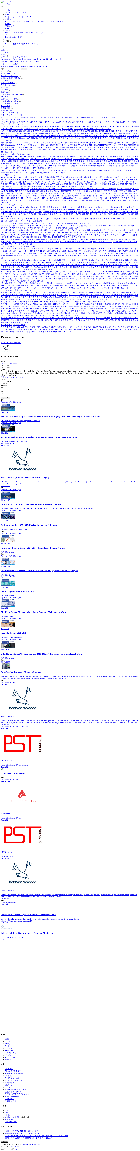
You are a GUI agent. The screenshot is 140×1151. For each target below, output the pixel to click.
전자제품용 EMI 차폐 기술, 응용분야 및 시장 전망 (107, 136)
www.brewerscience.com (9, 363)
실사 (82, 117)
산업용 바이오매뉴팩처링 (98, 138)
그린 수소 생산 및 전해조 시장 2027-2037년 (17, 212)
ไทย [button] (21, 66)
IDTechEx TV (10, 1057)
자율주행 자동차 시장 (43, 179)
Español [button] (38, 66)
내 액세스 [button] (9, 61)
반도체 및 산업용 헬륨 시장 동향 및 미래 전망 (70, 138)
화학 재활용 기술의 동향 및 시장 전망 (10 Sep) (22, 1133)
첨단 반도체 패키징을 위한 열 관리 (124, 318)
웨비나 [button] (3, 57)
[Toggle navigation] (2, 6)
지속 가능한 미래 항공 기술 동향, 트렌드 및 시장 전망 (37, 237)
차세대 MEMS (122, 279)
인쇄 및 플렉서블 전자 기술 (11, 94)
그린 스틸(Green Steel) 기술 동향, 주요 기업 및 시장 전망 (56, 212)
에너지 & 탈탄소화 (8, 83)
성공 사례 (18, 115)
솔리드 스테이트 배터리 (52, 170)
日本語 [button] (9, 66)
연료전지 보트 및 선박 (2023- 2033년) (15, 189)
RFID (59, 129)
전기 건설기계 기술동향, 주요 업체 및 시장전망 (106, 184)
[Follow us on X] (72, 984)
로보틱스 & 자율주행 (9, 99)
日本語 (13, 44)
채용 (63, 21)
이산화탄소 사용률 (20, 209)
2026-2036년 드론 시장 (55, 182)
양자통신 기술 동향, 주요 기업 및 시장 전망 (40, 129)
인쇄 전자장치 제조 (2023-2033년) (112, 251)
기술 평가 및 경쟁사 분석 (38, 117)
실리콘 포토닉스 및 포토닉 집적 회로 (81, 283)
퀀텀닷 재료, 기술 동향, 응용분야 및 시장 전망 (117, 147)
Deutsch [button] (26, 66)
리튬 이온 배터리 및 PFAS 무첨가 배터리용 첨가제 (38, 131)
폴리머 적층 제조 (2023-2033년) (122, 122)
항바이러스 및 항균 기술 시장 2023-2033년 (25, 226)
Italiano (48, 44)
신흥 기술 (9, 1048)
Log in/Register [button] (6, 64)
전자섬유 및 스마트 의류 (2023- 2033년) (53, 329)
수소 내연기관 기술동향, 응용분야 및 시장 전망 (108, 212)
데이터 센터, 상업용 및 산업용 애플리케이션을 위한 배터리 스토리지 (31, 274)
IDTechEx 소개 (10, 21)
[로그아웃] (14, 1146)
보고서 (7, 12)
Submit (24, 69)
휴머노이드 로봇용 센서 (122, 267)
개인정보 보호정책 (12, 1117)
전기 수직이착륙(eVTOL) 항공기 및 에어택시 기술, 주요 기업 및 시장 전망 (106, 177)
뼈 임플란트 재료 (18, 228)
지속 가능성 (5, 106)
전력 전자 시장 (21, 196)
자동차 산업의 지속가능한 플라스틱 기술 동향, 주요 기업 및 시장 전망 (82, 149)
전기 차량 (4, 80)
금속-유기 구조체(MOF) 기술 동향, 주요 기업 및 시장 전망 (47, 147)
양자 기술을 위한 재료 (126, 145)
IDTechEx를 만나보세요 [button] (48, 59)
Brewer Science (15, 343)
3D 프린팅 (5, 71)
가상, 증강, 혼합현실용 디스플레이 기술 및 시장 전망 (105, 292)
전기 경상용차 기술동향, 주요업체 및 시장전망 (51, 184)
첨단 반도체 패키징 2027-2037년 (21, 239)
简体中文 (20, 44)
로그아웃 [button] (35, 61)
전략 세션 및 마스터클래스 (108, 117)
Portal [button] (3, 61)
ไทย (25, 44)
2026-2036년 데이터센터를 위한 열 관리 (41, 288)
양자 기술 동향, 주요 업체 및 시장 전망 (100, 255)
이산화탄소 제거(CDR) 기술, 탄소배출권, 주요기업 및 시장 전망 (97, 304)
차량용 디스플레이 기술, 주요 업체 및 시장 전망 (52, 239)
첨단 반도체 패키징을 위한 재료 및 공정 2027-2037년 (109, 143)
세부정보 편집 (23, 33)
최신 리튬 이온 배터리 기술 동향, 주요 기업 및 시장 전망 (112, 156)
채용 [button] (59, 59)
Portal (7, 33)
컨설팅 (23, 12)
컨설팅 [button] (3, 55)
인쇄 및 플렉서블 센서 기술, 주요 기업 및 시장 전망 (77, 299)
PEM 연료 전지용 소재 (108, 145)
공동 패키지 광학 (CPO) (80, 239)
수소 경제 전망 (83, 212)
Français (36, 44)
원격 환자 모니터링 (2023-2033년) (38, 228)
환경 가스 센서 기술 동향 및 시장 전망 (41, 295)
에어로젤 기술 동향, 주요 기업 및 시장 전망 (88, 131)
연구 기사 (14, 17)
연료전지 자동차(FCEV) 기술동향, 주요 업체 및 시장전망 (52, 189)
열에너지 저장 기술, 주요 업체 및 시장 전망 (120, 170)
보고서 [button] (3, 50)
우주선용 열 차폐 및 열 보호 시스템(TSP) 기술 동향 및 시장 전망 (28, 138)
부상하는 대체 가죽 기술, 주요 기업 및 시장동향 (69, 136)
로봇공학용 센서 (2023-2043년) (34, 302)
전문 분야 (10, 115)
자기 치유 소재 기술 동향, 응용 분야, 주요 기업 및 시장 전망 (32, 149)
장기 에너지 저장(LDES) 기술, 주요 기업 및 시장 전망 (21, 166)
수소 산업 (4, 90)
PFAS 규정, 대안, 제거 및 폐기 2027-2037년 (47, 223)
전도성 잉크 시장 (95, 133)
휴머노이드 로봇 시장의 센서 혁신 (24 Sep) (21, 1131)
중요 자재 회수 (33, 136)
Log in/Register (10, 37)
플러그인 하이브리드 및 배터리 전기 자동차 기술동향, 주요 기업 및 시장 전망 (96, 193)
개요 (7, 1110)
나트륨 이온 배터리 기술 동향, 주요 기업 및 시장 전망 (21, 170)
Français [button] (32, 66)
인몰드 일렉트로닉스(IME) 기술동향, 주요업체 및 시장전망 (76, 251)
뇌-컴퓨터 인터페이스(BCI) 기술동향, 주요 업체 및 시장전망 (61, 292)
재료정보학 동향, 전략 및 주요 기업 (102, 279)
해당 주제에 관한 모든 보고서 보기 (97, 129)
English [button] (3, 66)
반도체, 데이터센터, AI (9, 101)
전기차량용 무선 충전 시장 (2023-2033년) (103, 200)
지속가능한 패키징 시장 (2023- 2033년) (124, 313)
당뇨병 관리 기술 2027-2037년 (53, 226)
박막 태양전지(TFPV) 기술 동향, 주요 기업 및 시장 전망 (87, 209)
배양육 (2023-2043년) (23, 223)
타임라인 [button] (24, 57)
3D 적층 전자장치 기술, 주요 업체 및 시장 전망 (54, 122)
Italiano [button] (44, 66)
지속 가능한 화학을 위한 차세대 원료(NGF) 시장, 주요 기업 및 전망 (66, 214)
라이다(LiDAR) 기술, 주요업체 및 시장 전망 (86, 265)
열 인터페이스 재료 (117, 149)
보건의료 (4, 87)
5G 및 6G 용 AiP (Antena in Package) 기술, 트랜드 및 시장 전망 (65, 126)
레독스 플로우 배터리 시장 (90, 166)
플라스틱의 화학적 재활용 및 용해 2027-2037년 (42, 133)
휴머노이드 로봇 (95, 262)
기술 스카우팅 (74, 117)
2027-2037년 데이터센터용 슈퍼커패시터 (88, 170)
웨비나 (7, 17)
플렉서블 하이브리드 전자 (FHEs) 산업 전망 (36, 251)
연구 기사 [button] (10, 57)
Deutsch (30, 44)
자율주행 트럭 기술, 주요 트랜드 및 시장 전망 (97, 260)
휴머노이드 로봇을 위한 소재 (88, 145)
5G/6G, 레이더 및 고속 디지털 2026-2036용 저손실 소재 (110, 126)
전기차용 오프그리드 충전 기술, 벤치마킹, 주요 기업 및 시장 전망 (89, 235)
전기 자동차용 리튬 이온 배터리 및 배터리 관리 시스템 (42, 191)
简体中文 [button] (15, 66)
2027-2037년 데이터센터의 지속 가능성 (73, 219)
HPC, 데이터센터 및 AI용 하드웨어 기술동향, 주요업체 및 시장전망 (99, 276)
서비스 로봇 (22, 269)
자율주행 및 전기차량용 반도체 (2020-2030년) (48, 283)
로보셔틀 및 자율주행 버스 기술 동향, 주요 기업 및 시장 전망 (51, 196)
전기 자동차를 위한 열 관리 (29, 200)
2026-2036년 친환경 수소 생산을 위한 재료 (61, 145)
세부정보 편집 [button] (18, 61)
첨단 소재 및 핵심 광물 (9, 76)
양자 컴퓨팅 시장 (66, 255)
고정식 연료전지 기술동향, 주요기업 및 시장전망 (39, 219)
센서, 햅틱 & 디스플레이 (10, 103)
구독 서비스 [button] (5, 52)
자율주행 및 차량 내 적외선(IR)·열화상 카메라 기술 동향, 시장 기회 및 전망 (40, 265)
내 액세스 (13, 33)
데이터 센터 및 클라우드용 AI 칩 (56, 272)
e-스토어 (32, 33)
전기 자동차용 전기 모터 (78, 184)
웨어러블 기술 (6, 110)
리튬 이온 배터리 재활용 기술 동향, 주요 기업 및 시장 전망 (23, 143)
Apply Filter (5, 398)
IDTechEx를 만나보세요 (52, 21)
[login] (16, 1149)
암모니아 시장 (28, 207)
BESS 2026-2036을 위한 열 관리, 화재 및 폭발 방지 (20, 173)
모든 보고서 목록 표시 (9, 113)
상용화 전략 (23, 117)
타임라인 (28, 17)
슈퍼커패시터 (66, 170)
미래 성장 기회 (12, 117)
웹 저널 (21, 17)
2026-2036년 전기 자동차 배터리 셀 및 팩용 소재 (25, 145)
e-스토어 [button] (28, 61)
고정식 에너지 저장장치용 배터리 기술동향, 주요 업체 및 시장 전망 (98, 159)
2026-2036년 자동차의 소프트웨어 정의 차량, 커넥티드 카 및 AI (89, 198)
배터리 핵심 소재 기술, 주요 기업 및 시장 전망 (58, 161)
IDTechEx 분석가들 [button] (31, 59)
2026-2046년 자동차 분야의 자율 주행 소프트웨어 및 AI (58, 260)
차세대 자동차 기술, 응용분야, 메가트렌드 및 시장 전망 (95, 189)
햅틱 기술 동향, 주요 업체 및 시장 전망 (72, 295)
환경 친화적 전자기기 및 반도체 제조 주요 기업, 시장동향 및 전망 (75, 253)
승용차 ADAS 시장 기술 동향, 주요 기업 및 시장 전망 (45, 193)
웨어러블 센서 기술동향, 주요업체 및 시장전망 (64, 302)
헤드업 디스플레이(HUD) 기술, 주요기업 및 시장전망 (109, 239)
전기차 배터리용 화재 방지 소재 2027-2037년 (75, 186)
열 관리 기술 (5, 108)
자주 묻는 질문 (11, 1122)
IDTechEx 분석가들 (35, 21)
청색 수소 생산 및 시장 (63, 207)
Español (43, 44)
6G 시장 (38, 126)
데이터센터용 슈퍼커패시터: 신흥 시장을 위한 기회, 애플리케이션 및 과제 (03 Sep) (36, 1136)
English (7, 44)
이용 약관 (9, 1119)
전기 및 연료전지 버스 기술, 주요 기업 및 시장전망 (84, 182)
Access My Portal (16, 377)
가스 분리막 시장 (131, 209)
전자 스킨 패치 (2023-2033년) (106, 249)
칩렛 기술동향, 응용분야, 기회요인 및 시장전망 (77, 274)
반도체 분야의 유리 (65, 276)
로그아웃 (39, 33)
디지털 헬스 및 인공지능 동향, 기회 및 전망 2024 (83, 226)
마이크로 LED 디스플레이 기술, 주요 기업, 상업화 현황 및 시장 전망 (86, 242)
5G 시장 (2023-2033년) (26, 126)
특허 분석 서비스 (90, 117)
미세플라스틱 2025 (103, 308)
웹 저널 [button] (17, 57)
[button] (7, 10)
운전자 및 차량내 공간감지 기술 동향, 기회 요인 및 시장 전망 (24, 279)
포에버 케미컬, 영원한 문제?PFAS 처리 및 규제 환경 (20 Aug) (28, 1138)
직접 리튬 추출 (45, 136)
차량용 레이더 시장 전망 (27, 260)
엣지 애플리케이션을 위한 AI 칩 (82, 272)
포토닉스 (4, 92)
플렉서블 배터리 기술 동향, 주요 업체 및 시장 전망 (108, 161)
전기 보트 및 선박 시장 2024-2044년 (18, 184)
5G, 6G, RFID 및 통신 (9, 73)
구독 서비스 (15, 12)
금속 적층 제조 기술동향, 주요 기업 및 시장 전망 (90, 122)
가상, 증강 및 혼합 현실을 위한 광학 (105, 329)
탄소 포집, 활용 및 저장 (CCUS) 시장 (86, 207)
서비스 (3, 117)
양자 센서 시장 (79, 255)
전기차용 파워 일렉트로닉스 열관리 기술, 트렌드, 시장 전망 (64, 200)
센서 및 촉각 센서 (12, 1096)
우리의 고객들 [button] (17, 59)
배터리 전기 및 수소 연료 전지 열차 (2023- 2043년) (97, 179)
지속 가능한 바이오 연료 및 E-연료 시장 (103, 219)
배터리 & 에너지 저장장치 (11, 78)
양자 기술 (4, 96)
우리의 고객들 (22, 21)
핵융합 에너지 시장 (116, 209)
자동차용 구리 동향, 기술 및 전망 (115, 133)
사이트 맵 (9, 1115)
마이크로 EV (105, 191)
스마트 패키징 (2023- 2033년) (73, 129)
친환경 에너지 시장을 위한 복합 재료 (74, 133)
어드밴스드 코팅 (64, 131)
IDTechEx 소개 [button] (6, 59)
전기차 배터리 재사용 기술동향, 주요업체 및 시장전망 (96, 196)
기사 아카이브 (10, 1053)
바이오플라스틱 (111, 131)
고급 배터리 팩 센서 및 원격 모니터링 (76, 156)
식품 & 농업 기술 (7, 85)
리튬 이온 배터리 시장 (40, 163)
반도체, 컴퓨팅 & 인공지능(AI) (17, 1094)
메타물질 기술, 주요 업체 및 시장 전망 (84, 147)
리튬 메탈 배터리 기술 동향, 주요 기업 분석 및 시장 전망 (117, 163)
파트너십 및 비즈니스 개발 (58, 117)
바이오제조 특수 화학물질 (44, 207)
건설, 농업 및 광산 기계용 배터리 (59, 159)
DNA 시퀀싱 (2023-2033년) (112, 226)
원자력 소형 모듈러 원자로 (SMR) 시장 (107, 214)
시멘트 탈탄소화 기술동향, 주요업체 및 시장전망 (47, 209)
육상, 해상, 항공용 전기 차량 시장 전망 (42, 186)
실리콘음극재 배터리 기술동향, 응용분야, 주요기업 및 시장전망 (29, 168)
